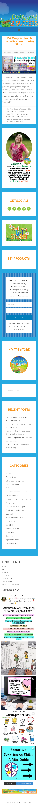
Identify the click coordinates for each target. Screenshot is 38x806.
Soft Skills (9, 525)
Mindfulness (10, 503)
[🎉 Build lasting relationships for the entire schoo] (18, 658)
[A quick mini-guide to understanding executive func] (18, 763)
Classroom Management (15, 481)
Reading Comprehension (15, 510)
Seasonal (9, 514)
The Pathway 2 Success (25, 802)
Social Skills (10, 521)
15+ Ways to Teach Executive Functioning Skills (19, 41)
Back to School (11, 477)
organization (15, 119)
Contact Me (6, 575)
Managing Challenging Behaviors (18, 499)
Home (4, 566)
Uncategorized (11, 543)
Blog (3, 569)
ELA (7, 488)
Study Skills (21, 111)
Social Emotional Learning (15, 517)
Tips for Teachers (12, 540)
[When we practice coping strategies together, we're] (18, 728)
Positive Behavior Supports (16, 507)
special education (24, 119)
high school (20, 116)
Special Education (11, 111)
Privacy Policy (7, 578)
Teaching (9, 536)
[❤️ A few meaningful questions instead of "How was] (18, 623)
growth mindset (11, 116)
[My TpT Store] (19, 364)
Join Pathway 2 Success (10, 581)
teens (21, 121)
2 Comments (30, 52)
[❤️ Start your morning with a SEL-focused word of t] (18, 693)
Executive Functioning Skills (22, 109)
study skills (9, 121)
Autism (8, 473)
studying (16, 121)
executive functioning (20, 114)
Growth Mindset (12, 495)
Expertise (5, 572)
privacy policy (19, 329)
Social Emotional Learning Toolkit (14, 584)
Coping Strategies (12, 484)
